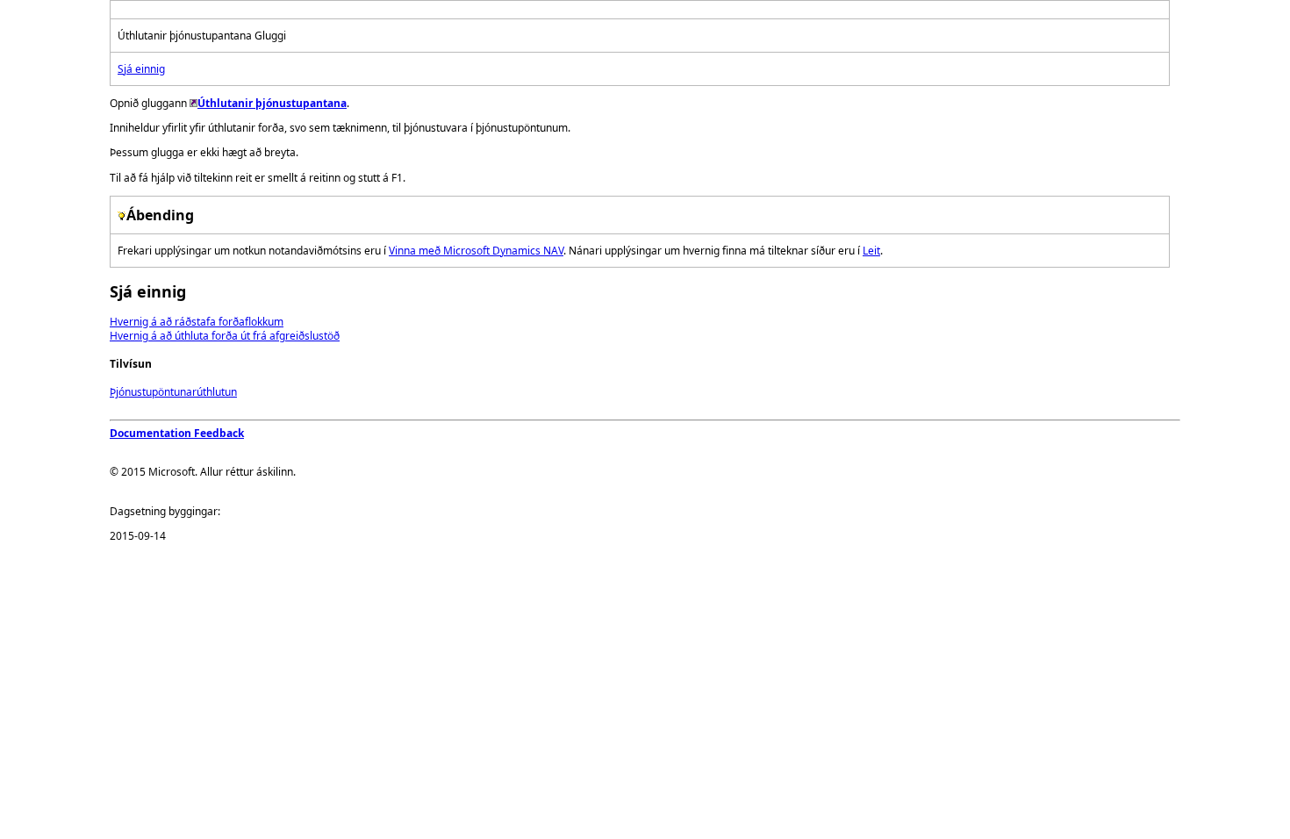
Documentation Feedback (177, 433)
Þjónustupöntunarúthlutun (173, 391)
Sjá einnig (141, 68)
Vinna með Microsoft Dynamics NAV (476, 250)
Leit (871, 250)
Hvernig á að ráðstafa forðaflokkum (196, 321)
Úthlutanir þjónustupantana (272, 103)
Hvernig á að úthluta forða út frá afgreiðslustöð (225, 335)
